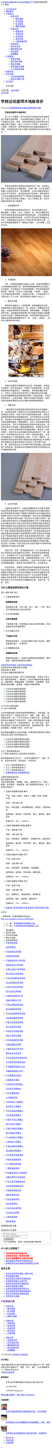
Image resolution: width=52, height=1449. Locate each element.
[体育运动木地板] (18, 2)
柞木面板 (10, 1311)
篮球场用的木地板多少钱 (24, 923)
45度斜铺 (10, 1333)
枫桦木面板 (11, 1316)
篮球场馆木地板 (12, 1276)
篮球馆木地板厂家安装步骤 (17, 1256)
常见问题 (5, 93)
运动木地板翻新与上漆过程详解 (19, 1258)
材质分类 (10, 1306)
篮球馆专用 (11, 1340)
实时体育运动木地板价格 (16, 1253)
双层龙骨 (10, 1326)
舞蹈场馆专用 (12, 1345)
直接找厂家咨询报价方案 (16, 908)
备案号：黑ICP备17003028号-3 (22, 1395)
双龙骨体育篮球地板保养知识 (18, 1291)
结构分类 (10, 1321)
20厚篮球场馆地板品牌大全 (17, 1289)
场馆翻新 (10, 1350)
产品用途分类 (8, 1301)
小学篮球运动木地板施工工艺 (26, 926)
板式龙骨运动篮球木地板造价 (18, 1278)
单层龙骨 (10, 1323)
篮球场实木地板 (12, 1296)
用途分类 (10, 1338)
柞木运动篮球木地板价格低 (17, 1294)
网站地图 (5, 1395)
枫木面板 (10, 1309)
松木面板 (10, 1314)
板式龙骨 (10, 1331)
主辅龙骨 (10, 1328)
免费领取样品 (11, 773)
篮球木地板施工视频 (14, 1286)
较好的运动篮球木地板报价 (17, 1284)
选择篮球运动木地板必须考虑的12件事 (22, 1263)
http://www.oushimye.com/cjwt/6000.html (17, 919)
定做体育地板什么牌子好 (16, 1281)
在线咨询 (11, 1372)
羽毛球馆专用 (12, 1343)
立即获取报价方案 (17, 108)
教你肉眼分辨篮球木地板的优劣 (19, 1261)
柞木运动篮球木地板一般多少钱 (19, 1273)
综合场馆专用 (12, 1348)
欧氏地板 (15, 90)
